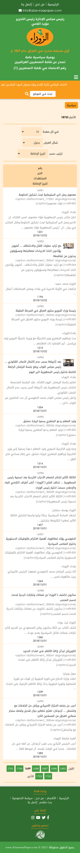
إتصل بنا (26, 4)
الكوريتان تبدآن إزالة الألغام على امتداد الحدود (49, 651)
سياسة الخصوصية (22, 798)
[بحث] (27, 94)
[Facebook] (48, 817)
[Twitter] (44, 817)
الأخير (30, 776)
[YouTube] (38, 817)
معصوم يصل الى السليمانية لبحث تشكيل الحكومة (47, 194)
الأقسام (51, 798)
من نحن (40, 4)
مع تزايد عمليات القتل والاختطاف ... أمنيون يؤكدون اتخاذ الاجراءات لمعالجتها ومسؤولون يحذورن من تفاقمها (43, 251)
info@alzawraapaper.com (42, 10)
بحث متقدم (45, 802)
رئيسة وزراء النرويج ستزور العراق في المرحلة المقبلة (46, 310)
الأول (71, 768)
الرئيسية (53, 4)
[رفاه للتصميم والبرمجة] (40, 838)
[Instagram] (32, 817)
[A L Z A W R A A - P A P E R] (40, 45)
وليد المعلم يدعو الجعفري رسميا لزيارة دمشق (49, 421)
